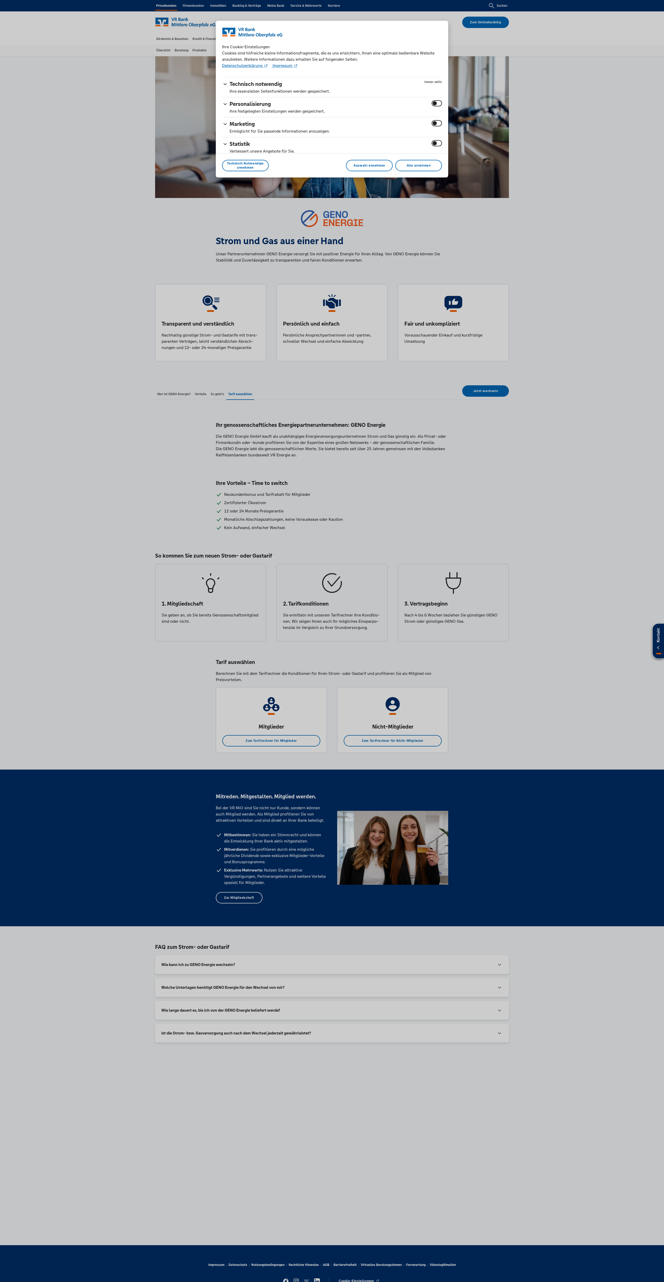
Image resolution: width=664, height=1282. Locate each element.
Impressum (282, 65)
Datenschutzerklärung (243, 65)
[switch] (437, 103)
